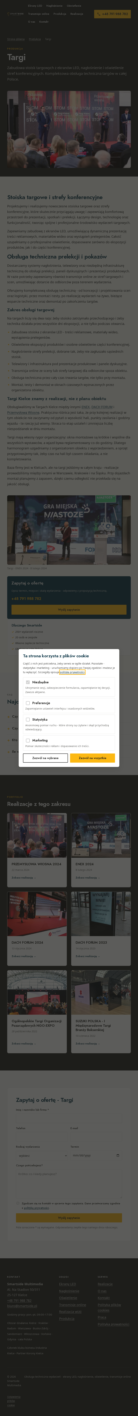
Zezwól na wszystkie (92, 758)
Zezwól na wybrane (45, 758)
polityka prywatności (72, 672)
